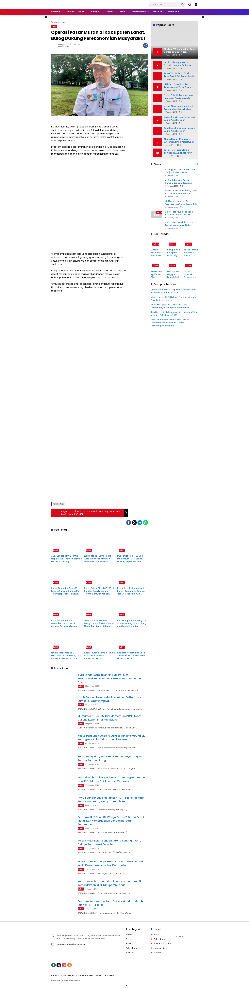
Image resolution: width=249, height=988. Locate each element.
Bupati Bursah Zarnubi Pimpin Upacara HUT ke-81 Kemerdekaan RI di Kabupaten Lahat (99, 655)
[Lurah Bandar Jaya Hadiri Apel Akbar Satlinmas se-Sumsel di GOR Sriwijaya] (99, 543)
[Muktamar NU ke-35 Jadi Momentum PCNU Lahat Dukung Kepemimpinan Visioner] (132, 543)
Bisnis (128, 943)
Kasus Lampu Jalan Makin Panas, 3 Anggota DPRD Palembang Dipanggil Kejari (191, 252)
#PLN (156, 934)
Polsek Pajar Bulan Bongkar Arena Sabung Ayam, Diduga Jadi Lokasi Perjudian (132, 623)
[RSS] (69, 965)
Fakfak (129, 934)
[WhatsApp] (145, 522)
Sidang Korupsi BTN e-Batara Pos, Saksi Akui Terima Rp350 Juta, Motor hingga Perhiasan (157, 252)
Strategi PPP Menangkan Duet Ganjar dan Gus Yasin (180, 171)
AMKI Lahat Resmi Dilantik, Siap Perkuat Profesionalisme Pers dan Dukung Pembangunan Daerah (66, 559)
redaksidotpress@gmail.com (70, 944)
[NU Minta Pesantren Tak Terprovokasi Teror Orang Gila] (156, 204)
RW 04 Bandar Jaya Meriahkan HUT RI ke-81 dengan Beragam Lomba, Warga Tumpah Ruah (64, 623)
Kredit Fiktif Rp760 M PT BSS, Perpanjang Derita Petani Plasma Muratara (157, 274)
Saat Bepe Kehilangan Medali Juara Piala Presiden (179, 129)
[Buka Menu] (196, 4)
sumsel (157, 952)
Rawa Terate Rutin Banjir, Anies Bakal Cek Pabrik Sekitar (179, 75)
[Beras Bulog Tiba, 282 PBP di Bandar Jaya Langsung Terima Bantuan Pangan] (99, 575)
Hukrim (156, 244)
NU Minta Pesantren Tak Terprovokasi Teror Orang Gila (178, 86)
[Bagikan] (145, 45)
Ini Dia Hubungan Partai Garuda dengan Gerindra (177, 64)
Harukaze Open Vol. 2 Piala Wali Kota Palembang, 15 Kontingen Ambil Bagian (170, 306)
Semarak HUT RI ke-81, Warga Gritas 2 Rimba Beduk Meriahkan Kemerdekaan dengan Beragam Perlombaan (99, 623)
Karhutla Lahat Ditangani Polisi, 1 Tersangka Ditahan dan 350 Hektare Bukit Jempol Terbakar (131, 591)
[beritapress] (66, 4)
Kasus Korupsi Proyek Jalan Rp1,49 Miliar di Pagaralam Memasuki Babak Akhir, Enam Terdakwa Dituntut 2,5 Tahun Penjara (190, 274)
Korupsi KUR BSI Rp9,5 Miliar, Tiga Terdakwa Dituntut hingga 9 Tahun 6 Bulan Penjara (173, 252)
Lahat (54, 26)
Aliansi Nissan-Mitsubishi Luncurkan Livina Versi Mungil (179, 140)
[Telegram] (139, 522)
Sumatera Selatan (163, 943)
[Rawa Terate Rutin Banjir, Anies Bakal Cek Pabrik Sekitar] (156, 193)
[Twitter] (134, 522)
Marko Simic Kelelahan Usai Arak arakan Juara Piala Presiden (178, 107)
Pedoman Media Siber (89, 975)
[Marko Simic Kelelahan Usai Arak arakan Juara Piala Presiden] (156, 225)
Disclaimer (68, 975)
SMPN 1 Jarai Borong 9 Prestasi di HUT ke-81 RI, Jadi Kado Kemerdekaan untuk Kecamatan (66, 655)
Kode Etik (110, 975)
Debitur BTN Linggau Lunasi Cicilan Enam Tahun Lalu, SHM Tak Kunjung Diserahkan (174, 274)
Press (128, 939)
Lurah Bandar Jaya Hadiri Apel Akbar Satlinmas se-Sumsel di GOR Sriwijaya (97, 559)
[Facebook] (128, 522)
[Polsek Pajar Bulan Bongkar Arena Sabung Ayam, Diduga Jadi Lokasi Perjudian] (132, 608)
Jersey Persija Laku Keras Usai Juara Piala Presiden (179, 118)
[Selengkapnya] (196, 164)
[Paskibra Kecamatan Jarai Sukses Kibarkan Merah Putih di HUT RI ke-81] (132, 640)
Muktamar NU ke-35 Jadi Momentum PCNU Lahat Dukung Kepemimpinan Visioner (130, 559)
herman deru (160, 948)
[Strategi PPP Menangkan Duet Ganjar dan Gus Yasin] (156, 172)
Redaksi (55, 975)
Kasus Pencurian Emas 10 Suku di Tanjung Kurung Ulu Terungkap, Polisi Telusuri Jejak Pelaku (65, 591)
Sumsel (129, 952)
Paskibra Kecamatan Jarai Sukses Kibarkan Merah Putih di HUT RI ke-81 (132, 655)
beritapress (62, 44)
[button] (182, 4)
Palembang (131, 948)
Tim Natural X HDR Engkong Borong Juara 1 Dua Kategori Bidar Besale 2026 (174, 314)
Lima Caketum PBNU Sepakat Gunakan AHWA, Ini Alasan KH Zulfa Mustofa (174, 291)
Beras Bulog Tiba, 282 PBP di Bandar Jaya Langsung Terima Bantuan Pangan (99, 591)
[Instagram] (64, 965)
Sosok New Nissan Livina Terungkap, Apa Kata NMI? (178, 151)
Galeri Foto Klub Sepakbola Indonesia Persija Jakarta (178, 96)
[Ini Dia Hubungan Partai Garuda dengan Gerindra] (156, 183)
